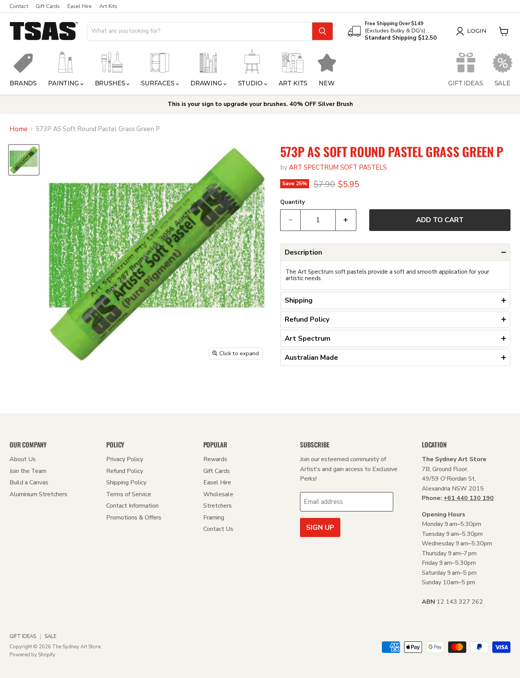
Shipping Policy (126, 482)
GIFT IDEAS (465, 83)
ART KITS (293, 83)
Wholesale (218, 494)
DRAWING (206, 83)
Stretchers (217, 506)
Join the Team (28, 471)
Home (18, 129)
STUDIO (251, 83)
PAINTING (64, 83)
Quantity (292, 202)
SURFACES (158, 83)
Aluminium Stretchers (38, 494)
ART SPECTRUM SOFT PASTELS (338, 167)
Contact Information (132, 506)
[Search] (322, 31)
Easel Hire (79, 6)
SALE (502, 83)
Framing (213, 517)
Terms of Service (128, 494)
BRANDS (23, 83)
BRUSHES (111, 83)
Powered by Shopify (32, 654)
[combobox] (200, 31)
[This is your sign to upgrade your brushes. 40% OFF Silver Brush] (260, 104)
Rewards (215, 459)
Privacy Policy (124, 459)
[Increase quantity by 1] (346, 220)
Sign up (320, 527)
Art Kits (108, 6)
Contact (19, 6)
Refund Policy (124, 471)
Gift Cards (48, 6)
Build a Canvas (29, 482)
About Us (23, 459)
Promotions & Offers (133, 517)
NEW (327, 83)
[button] (395, 252)
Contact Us (218, 529)
